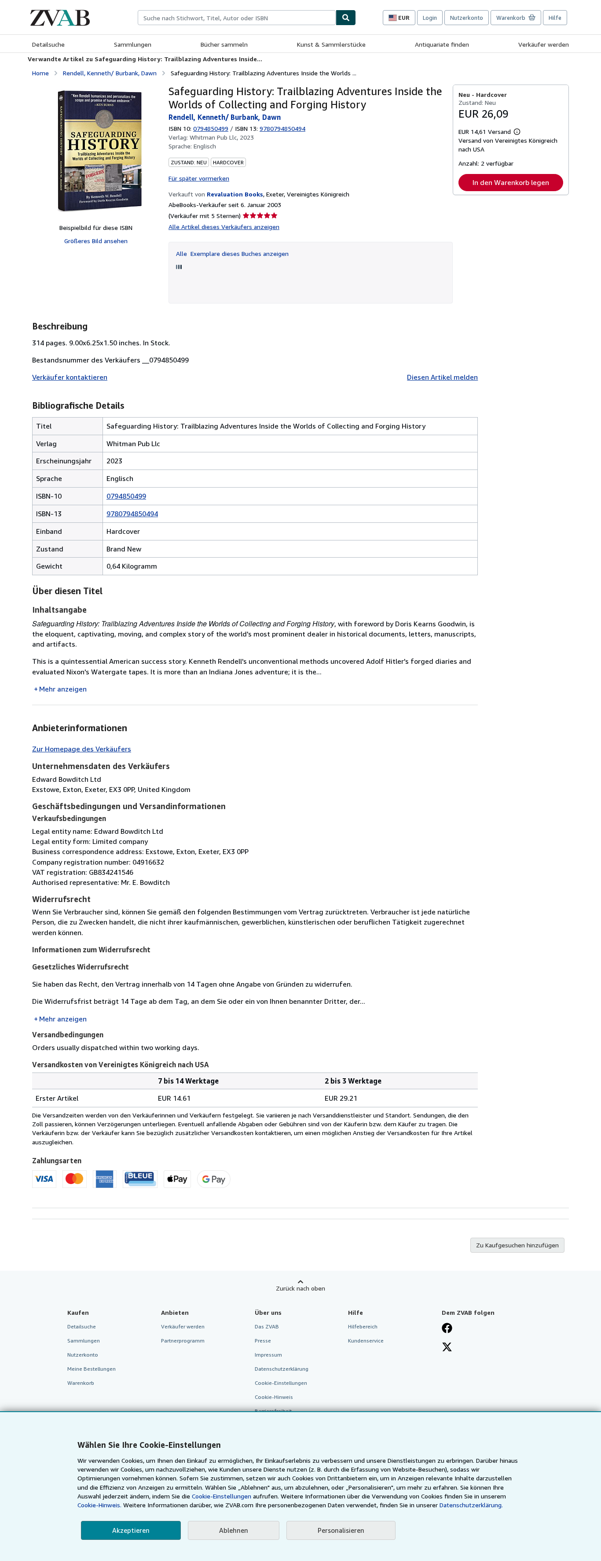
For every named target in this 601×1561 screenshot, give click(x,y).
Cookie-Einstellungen (221, 1496)
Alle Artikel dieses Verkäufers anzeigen (224, 226)
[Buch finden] (345, 17)
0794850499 (210, 128)
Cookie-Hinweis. (99, 1505)
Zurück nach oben (300, 1288)
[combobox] (237, 17)
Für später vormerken (199, 178)
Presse (263, 1340)
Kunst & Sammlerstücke (331, 44)
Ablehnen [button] (233, 1530)
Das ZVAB (267, 1326)
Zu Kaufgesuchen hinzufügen (517, 1245)
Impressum (268, 1354)
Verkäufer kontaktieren (69, 377)
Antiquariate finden (442, 44)
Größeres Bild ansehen (96, 240)
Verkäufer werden (543, 44)
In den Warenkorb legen (511, 182)
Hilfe (555, 17)
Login (430, 17)
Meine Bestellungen (91, 1368)
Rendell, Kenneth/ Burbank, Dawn (110, 73)
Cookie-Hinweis (274, 1397)
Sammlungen (132, 44)
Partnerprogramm (183, 1340)
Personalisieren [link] (341, 1530)
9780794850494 (132, 513)
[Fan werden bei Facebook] (447, 1329)
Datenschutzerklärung (281, 1368)
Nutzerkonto (466, 17)
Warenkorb (80, 1383)
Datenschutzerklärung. (471, 1505)
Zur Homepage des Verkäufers (81, 748)
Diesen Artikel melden (442, 377)
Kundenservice (366, 1340)
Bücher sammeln (224, 44)
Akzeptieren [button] (131, 1530)
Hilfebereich (362, 1326)
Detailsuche (48, 44)
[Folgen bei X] (447, 1347)
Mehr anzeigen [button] (63, 688)
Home (40, 73)
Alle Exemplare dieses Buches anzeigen (232, 253)
